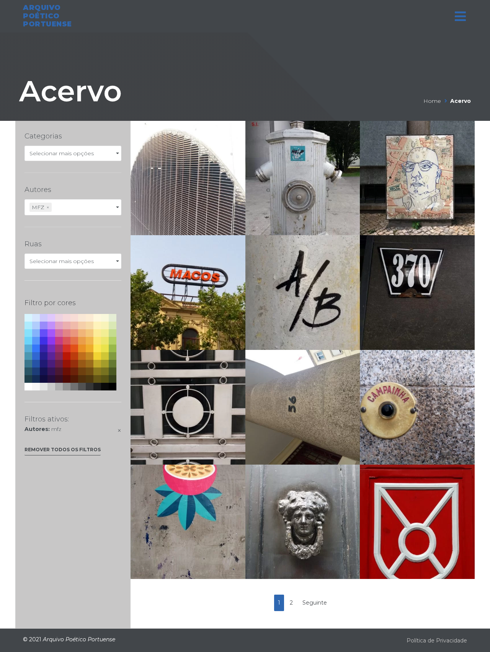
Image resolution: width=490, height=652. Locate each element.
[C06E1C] (82, 356)
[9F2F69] (59, 348)
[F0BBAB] (74, 325)
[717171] (74, 386)
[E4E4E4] (43, 386)
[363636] (89, 386)
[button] (62, 451)
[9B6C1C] (89, 363)
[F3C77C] (89, 333)
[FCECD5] (89, 318)
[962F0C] (74, 363)
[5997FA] (36, 341)
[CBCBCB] (51, 386)
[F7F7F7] (36, 386)
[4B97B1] (28, 356)
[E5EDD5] (112, 318)
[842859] (59, 356)
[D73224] (66, 348)
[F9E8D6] (82, 318)
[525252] (82, 386)
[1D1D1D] (97, 386)
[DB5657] (66, 341)
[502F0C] (82, 379)
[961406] (66, 363)
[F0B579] (82, 333)
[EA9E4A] (82, 341)
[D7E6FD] (36, 318)
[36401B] (112, 379)
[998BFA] (43, 325)
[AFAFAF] (59, 386)
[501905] (74, 379)
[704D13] (89, 371)
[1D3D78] (36, 371)
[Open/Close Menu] (460, 16)
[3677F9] (36, 348)
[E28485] (66, 333)
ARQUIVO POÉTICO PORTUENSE (47, 15)
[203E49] (28, 379)
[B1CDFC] (36, 325)
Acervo (70, 91)
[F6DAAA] (89, 325)
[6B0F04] (66, 371)
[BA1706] (66, 356)
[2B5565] (28, 371)
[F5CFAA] (82, 325)
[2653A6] (36, 363)
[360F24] (59, 379)
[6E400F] (82, 371)
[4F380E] (89, 379)
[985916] (82, 363)
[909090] (66, 386)
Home (432, 101)
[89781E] (97, 371)
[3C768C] (28, 363)
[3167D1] (36, 356)
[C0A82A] (97, 363)
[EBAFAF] (66, 325)
